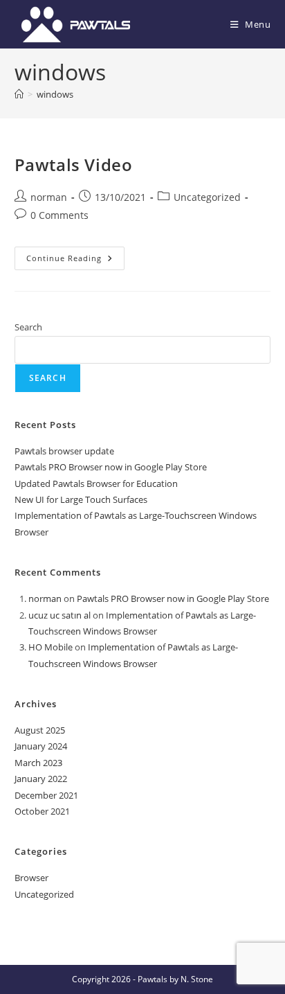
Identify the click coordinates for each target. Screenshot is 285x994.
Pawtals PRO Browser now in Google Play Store (111, 467)
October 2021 (42, 811)
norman (48, 197)
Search (28, 327)
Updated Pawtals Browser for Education (96, 483)
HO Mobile (50, 647)
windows (55, 94)
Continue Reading (75, 260)
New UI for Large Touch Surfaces (81, 499)
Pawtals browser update (64, 451)
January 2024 (41, 746)
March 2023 (38, 762)
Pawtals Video (74, 164)
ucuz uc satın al (59, 615)
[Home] (19, 94)
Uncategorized (207, 197)
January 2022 (41, 778)
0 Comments (59, 215)
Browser (31, 877)
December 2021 (46, 795)
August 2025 (40, 730)
